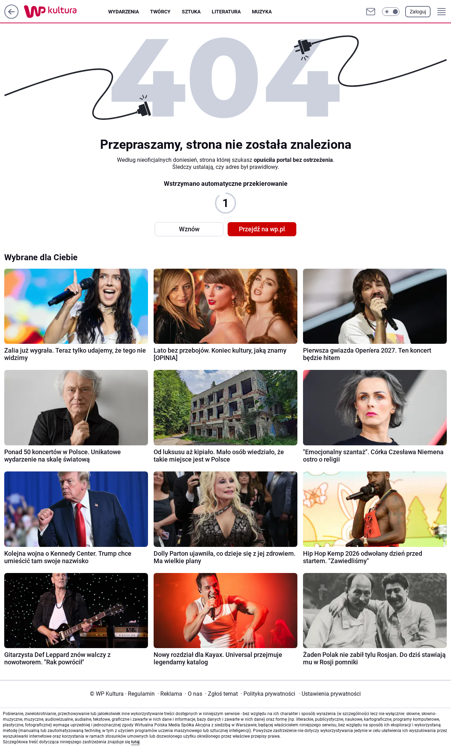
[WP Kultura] (66, 11)
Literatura (226, 11)
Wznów (189, 229)
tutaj (135, 741)
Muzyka (262, 11)
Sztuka (191, 11)
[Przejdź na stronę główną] (11, 16)
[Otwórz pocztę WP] (370, 11)
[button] (391, 11)
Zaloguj (418, 11)
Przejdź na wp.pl (262, 229)
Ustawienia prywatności (330, 693)
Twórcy (160, 11)
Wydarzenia (123, 11)
